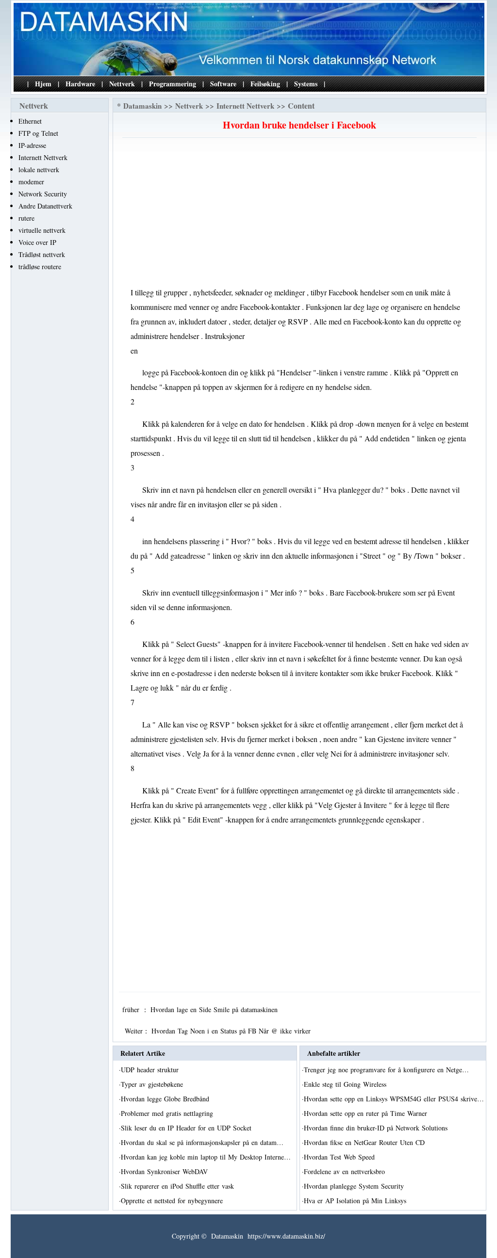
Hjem (43, 84)
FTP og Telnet (38, 133)
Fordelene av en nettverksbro (345, 1171)
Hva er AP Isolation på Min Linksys (356, 1200)
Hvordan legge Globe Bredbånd (166, 1098)
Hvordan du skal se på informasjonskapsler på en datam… (202, 1142)
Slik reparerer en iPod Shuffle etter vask (178, 1186)
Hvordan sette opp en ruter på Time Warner (367, 1113)
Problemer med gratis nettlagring (168, 1113)
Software (223, 84)
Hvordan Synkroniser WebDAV (165, 1171)
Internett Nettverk (42, 157)
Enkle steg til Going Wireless (346, 1084)
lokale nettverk (38, 169)
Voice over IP (37, 242)
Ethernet (30, 121)
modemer (31, 181)
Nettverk (122, 84)
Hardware (80, 84)
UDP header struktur (151, 1069)
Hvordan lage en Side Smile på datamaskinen (215, 1009)
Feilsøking (265, 84)
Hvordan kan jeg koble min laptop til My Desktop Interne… (206, 1156)
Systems (305, 84)
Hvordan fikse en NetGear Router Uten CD (365, 1142)
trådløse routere (39, 266)
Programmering (172, 84)
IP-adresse (32, 145)
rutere (26, 218)
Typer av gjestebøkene (153, 1084)
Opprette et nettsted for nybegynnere (173, 1200)
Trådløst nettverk (41, 254)
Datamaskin (142, 105)
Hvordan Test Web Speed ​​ (340, 1156)
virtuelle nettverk (42, 230)
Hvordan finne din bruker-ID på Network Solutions (377, 1127)
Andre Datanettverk (45, 205)
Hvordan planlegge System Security (355, 1186)
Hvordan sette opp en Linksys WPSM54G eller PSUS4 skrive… (394, 1098)
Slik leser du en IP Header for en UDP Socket (187, 1127)
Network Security (42, 193)
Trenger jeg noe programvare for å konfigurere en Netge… (386, 1069)
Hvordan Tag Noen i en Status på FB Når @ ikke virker (232, 1030)
